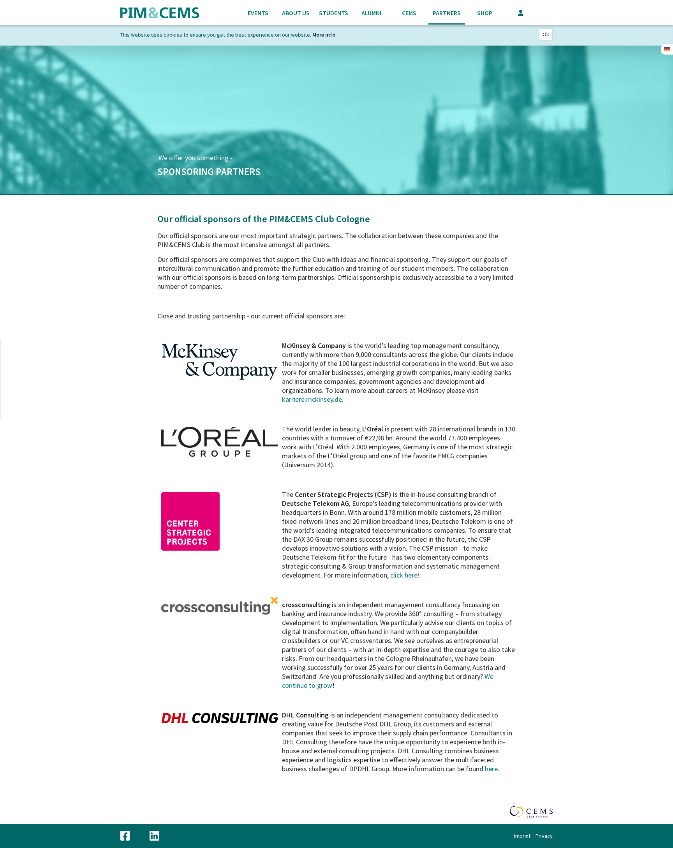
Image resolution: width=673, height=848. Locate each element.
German (667, 49)
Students (333, 13)
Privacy (544, 835)
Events (258, 13)
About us (296, 13)
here (411, 575)
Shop (484, 13)
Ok (546, 34)
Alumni (371, 13)
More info (323, 34)
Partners (447, 13)
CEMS (409, 13)
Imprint (522, 835)
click (397, 575)
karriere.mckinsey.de (312, 399)
